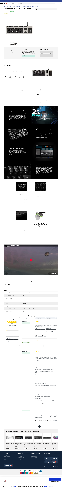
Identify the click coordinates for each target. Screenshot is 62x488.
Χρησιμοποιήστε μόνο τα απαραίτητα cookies (55, 481)
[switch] (25, 486)
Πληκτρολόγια (23, 6)
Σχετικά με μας (6, 455)
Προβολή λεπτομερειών (48, 486)
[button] (5, 441)
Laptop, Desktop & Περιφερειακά (11, 6)
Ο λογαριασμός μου (20, 455)
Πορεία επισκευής (33, 459)
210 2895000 (48, 453)
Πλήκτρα (31, 290)
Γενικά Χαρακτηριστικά (31, 298)
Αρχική (5, 6)
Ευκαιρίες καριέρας (7, 456)
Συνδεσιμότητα (31, 284)
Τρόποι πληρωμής (20, 456)
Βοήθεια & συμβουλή (34, 457)
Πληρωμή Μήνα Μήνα (21, 457)
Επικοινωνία (32, 455)
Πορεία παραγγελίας (34, 458)
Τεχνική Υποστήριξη (34, 456)
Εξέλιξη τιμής (12, 11)
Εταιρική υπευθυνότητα (7, 458)
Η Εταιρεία (5, 457)
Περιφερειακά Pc (18, 6)
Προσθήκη (7, 448)
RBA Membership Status (7, 459)
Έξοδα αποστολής (20, 458)
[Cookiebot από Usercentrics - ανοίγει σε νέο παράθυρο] (5, 486)
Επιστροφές (19, 459)
